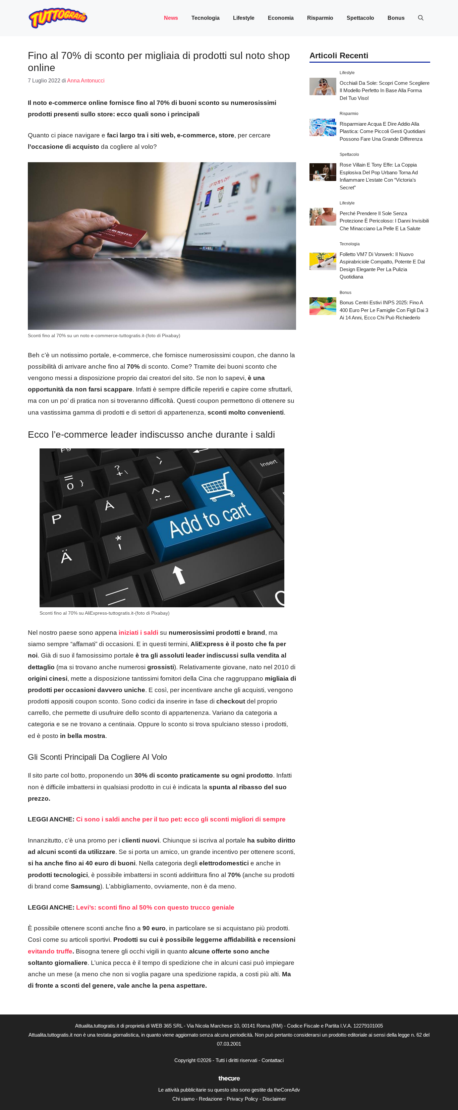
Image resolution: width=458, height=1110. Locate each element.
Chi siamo (183, 1099)
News (171, 18)
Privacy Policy (242, 1099)
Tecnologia (205, 18)
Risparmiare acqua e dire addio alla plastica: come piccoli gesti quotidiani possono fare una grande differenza (382, 131)
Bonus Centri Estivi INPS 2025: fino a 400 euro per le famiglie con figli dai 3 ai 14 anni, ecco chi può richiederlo (384, 310)
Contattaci (273, 1060)
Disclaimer (274, 1099)
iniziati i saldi (138, 632)
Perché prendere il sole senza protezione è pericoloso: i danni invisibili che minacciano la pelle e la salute (384, 220)
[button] (420, 18)
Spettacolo (360, 18)
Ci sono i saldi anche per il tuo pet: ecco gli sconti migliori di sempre (181, 819)
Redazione (210, 1099)
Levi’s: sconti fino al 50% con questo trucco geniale (155, 907)
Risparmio (320, 18)
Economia (281, 18)
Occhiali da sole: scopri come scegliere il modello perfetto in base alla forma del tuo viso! (385, 90)
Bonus (396, 18)
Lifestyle (243, 18)
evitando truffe (50, 951)
